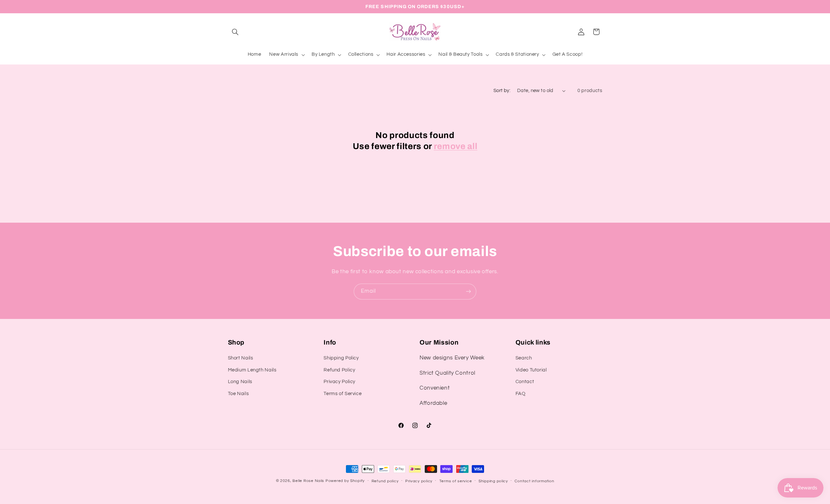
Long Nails (240, 381)
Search (524, 358)
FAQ (521, 393)
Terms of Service (343, 393)
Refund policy (385, 481)
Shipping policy (493, 481)
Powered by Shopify (345, 481)
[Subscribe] (468, 291)
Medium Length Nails (252, 370)
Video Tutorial (531, 370)
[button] (235, 31)
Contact (525, 381)
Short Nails (240, 358)
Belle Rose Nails (308, 481)
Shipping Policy (341, 358)
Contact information (534, 481)
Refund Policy (339, 370)
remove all (456, 146)
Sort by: (501, 90)
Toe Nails (238, 393)
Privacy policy (419, 481)
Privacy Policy (339, 381)
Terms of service (455, 481)
